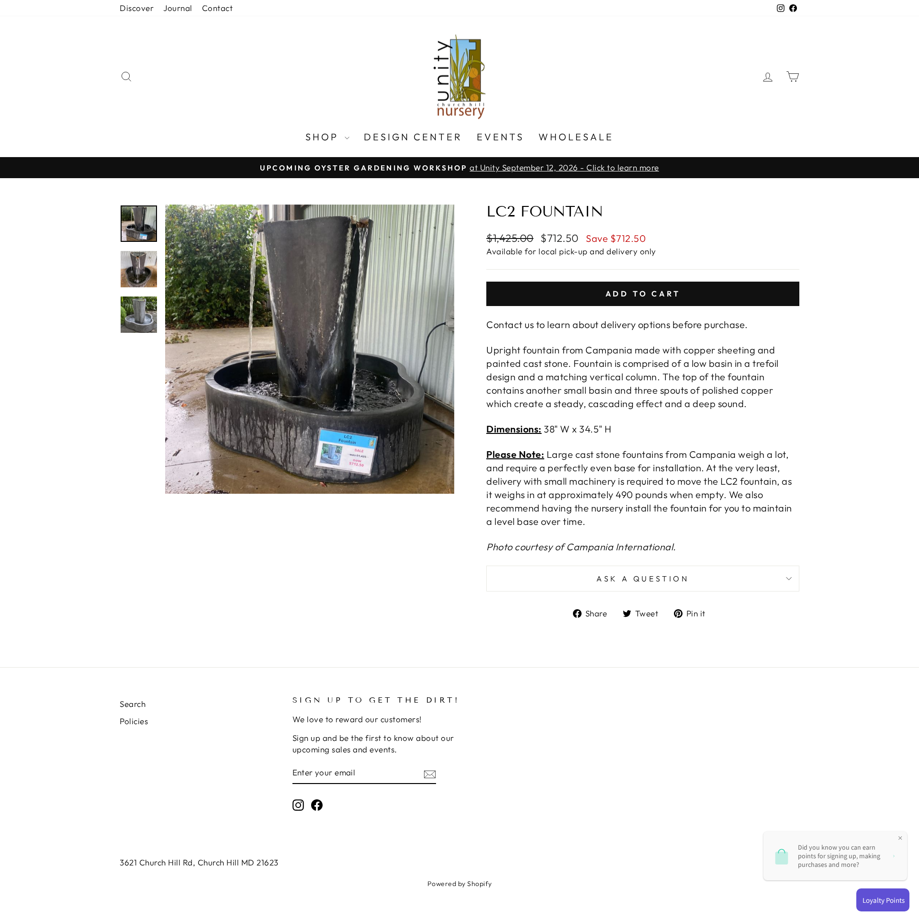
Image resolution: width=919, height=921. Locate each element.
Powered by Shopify (459, 883)
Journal (177, 8)
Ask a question (642, 578)
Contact (217, 8)
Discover (137, 8)
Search (133, 704)
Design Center (413, 137)
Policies (134, 721)
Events (500, 137)
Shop (323, 137)
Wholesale (576, 137)
